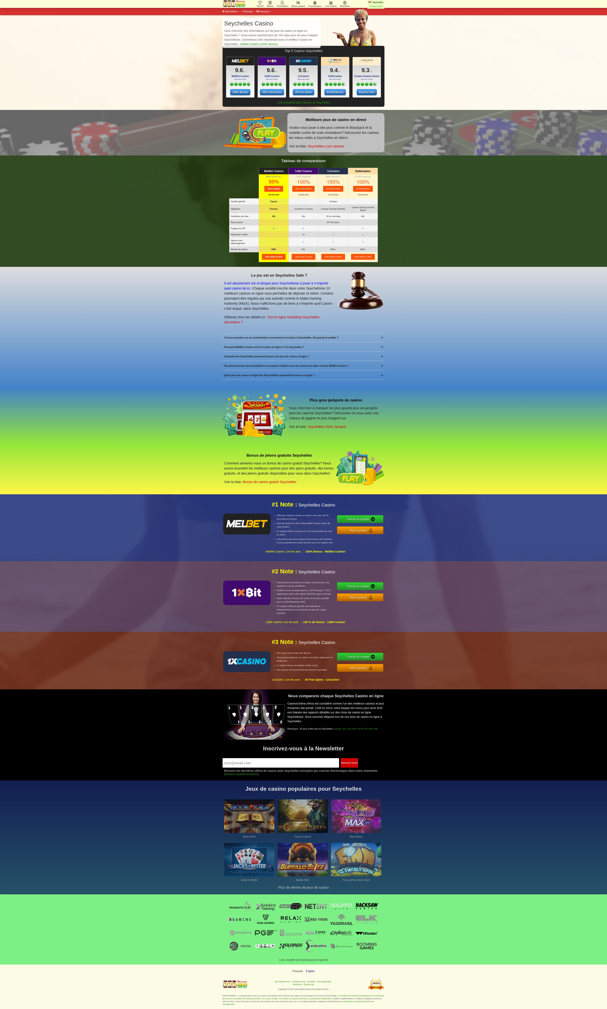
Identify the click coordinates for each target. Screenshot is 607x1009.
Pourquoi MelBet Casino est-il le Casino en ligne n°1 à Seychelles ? (303, 347)
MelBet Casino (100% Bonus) (259, 44)
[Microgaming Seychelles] (240, 938)
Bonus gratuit (298, 6)
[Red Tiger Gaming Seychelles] (316, 925)
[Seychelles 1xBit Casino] (272, 62)
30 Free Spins (303, 92)
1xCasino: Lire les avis (286, 679)
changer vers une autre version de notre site (355, 728)
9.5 (302, 70)
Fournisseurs (315, 6)
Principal (248, 11)
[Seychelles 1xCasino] (303, 62)
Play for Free (366, 92)
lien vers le (273, 256)
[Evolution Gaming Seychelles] (265, 911)
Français (264, 11)
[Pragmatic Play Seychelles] (240, 911)
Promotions (282, 6)
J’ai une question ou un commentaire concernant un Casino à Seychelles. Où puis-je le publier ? (303, 338)
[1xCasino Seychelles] (303, 85)
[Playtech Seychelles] (341, 938)
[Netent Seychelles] (316, 911)
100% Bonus (240, 92)
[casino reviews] (235, 987)
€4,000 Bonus (335, 92)
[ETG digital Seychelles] (240, 951)
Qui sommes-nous (282, 982)
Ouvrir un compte (358, 519)
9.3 (365, 70)
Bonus (270, 6)
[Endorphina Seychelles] (316, 951)
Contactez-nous (298, 982)
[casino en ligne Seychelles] (234, 6)
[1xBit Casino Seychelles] (271, 85)
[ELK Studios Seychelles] (367, 925)
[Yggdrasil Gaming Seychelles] (341, 925)
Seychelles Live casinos (326, 146)
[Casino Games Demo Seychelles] (366, 85)
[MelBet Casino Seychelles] (240, 85)
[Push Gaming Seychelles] (265, 925)
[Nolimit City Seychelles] (341, 911)
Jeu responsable (324, 982)
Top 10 (260, 6)
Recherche (297, 984)
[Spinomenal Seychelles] (341, 951)
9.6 (239, 70)
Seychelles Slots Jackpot (327, 427)
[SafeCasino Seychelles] (335, 85)
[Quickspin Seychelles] (291, 938)
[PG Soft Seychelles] (265, 938)
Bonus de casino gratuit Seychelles (269, 482)
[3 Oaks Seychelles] (316, 938)
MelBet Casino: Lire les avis (283, 551)
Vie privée (311, 982)
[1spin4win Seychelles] (265, 951)
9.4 (334, 70)
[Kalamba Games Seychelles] (291, 951)
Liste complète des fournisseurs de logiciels (303, 960)
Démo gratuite (358, 530)
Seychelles (231, 11)
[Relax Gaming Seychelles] (291, 925)
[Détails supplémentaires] (241, 774)
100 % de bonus (272, 92)
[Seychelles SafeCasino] (335, 62)
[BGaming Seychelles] (240, 925)
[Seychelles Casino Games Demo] (367, 62)
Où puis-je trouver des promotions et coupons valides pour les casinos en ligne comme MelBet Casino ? (303, 366)
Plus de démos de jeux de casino (303, 887)
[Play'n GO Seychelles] (291, 911)
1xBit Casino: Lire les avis (282, 622)
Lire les (273, 194)
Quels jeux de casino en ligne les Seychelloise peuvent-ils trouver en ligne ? (303, 375)
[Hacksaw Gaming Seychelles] (367, 911)
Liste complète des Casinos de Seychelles (303, 102)
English (310, 971)
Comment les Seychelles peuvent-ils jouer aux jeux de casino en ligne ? (303, 356)
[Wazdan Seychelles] (367, 938)
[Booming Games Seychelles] (367, 951)
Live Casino (331, 6)
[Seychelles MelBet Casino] (240, 62)
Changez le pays (376, 6)
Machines (345, 6)
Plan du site (309, 984)
